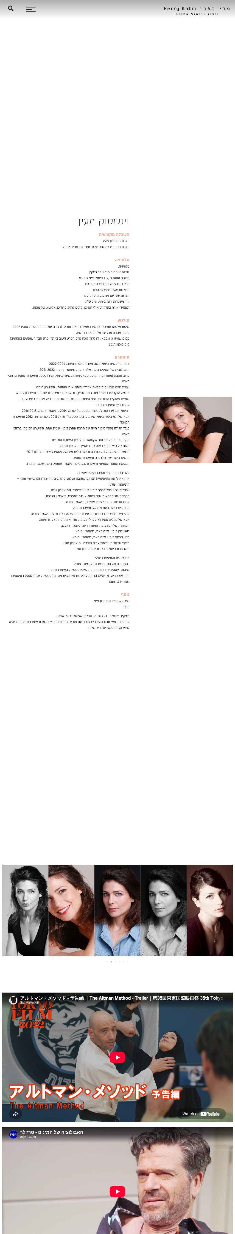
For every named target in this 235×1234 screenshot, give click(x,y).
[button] (10, 8)
